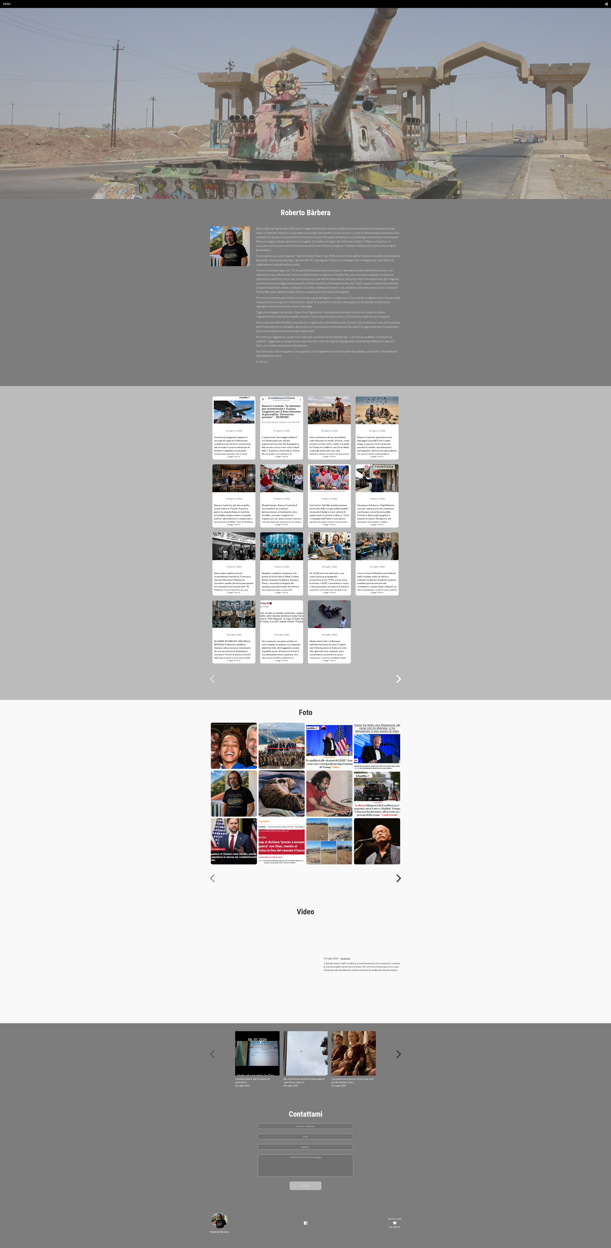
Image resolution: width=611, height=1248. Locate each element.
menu (7, 4)
